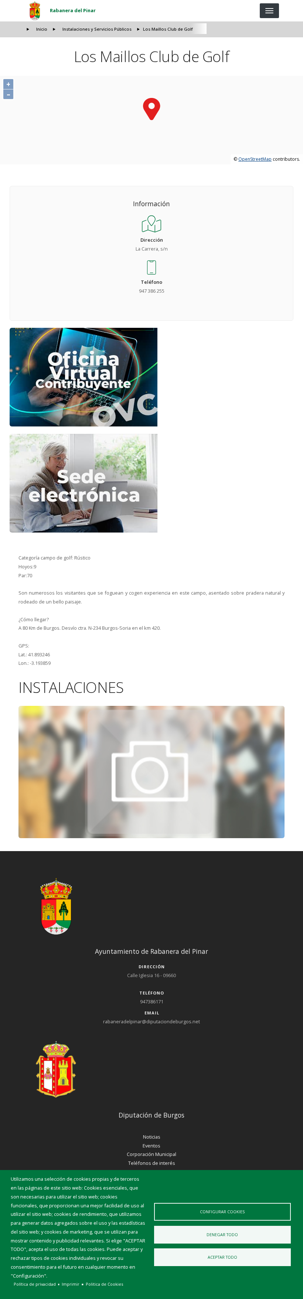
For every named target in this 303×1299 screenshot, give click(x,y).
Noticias (151, 1136)
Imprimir (70, 1284)
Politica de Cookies (104, 1284)
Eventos (151, 1145)
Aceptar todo (222, 1257)
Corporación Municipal (151, 1154)
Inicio (41, 29)
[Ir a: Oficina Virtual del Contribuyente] (152, 377)
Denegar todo (222, 1234)
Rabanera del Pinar (73, 10)
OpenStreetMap (255, 159)
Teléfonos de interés (151, 1163)
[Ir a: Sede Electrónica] (152, 483)
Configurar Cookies (222, 1211)
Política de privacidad (35, 1284)
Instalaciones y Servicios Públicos (97, 29)
